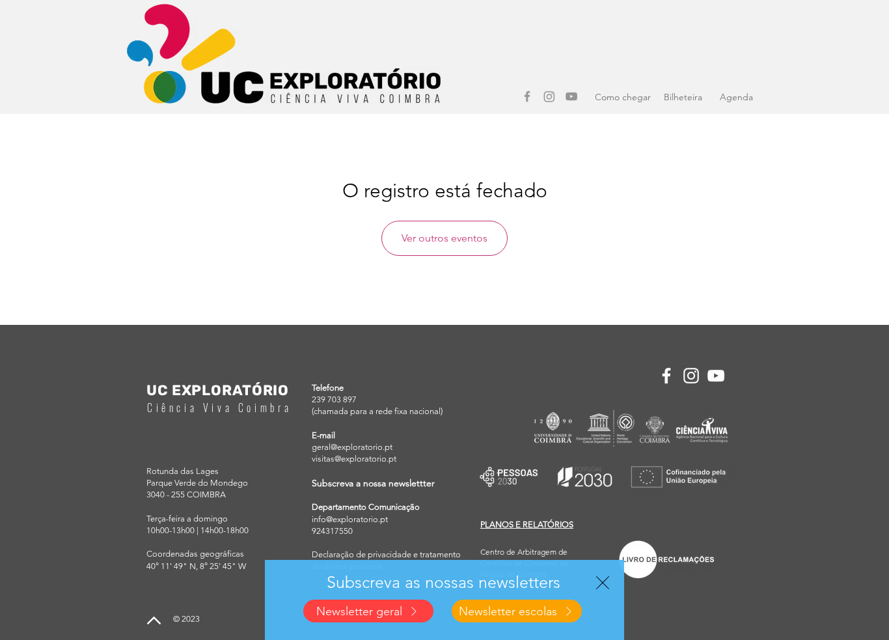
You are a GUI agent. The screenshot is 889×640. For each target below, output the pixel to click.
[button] (602, 582)
